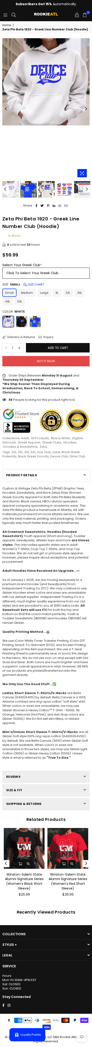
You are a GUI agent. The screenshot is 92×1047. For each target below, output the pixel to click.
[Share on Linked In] (54, 205)
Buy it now (46, 361)
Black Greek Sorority (33, 456)
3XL (79, 293)
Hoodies (69, 442)
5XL (19, 301)
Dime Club (77, 456)
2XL (68, 293)
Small (9, 293)
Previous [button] (5, 108)
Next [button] (86, 108)
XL (56, 293)
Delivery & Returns (21, 337)
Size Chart (35, 284)
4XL (7, 301)
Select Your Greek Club (22, 265)
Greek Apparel (29, 442)
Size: (23, 284)
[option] (46, 81)
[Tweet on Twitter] (42, 205)
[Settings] (77, 14)
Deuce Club (59, 456)
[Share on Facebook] (37, 205)
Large (44, 293)
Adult (25, 438)
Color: (13, 312)
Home (6, 25)
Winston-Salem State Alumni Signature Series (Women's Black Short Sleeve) (24, 881)
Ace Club (44, 452)
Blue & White (60, 438)
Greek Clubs (51, 442)
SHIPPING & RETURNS (24, 804)
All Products (40, 438)
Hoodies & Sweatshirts (20, 446)
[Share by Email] (66, 205)
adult (56, 452)
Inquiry (48, 337)
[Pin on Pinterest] (48, 205)
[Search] (13, 14)
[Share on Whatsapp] (60, 205)
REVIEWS (13, 776)
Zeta (43, 446)
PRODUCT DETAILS (21, 475)
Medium (27, 293)
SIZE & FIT (14, 790)
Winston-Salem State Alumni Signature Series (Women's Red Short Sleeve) (68, 881)
